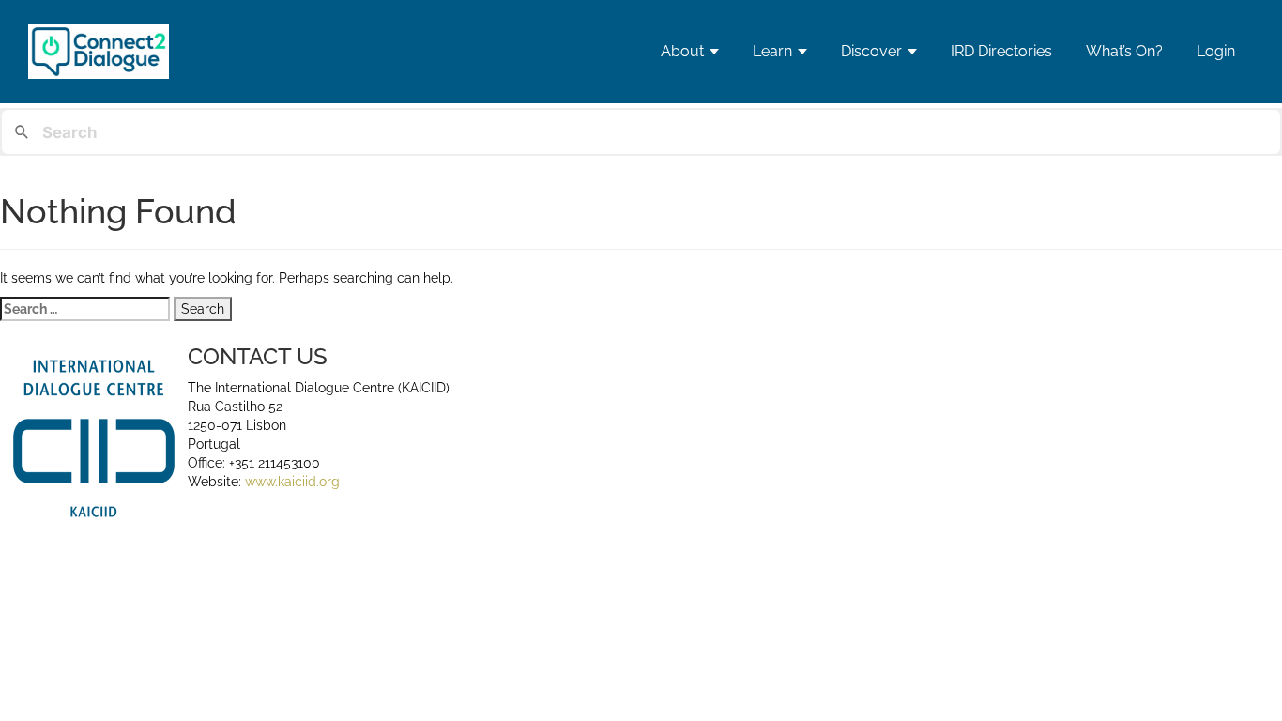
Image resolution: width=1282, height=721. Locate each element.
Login (1216, 51)
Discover (871, 51)
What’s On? (1124, 51)
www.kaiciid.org (290, 481)
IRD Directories (1001, 51)
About (682, 51)
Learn (772, 51)
